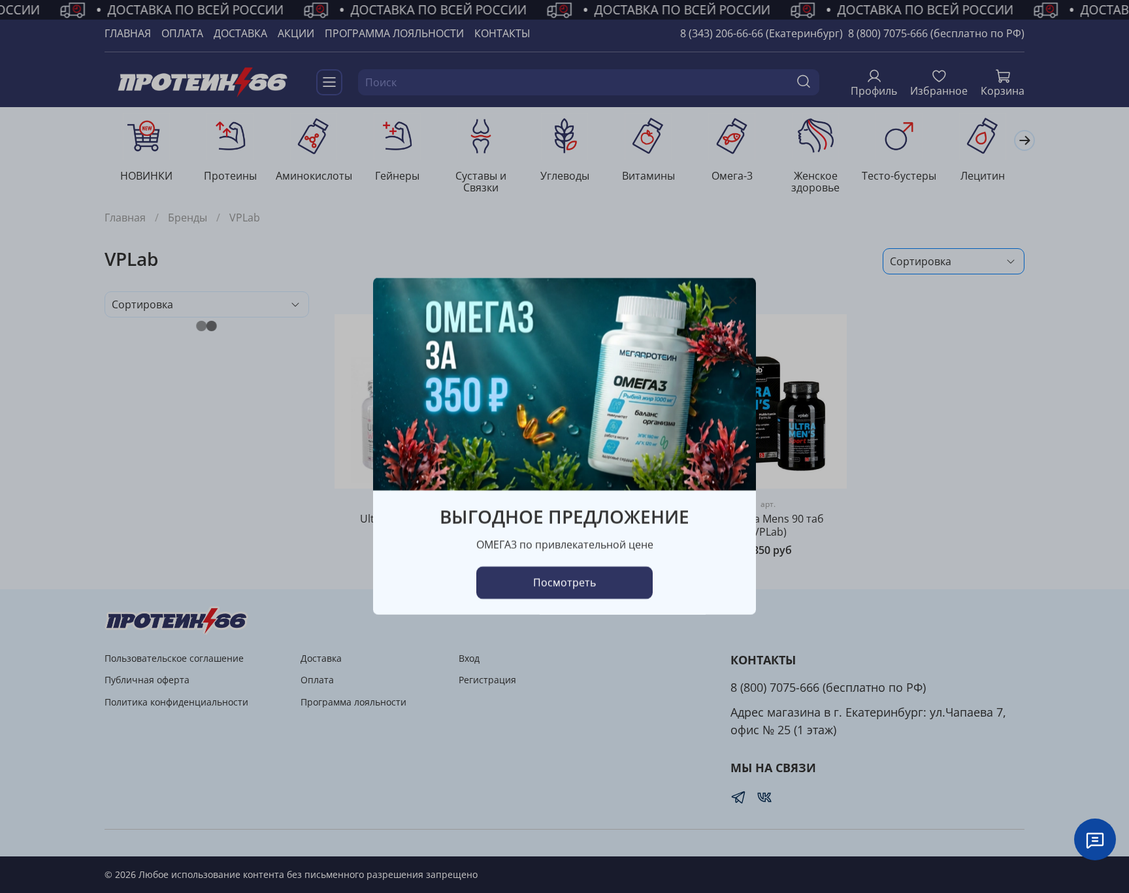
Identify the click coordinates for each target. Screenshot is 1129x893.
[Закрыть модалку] (733, 301)
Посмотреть (564, 583)
